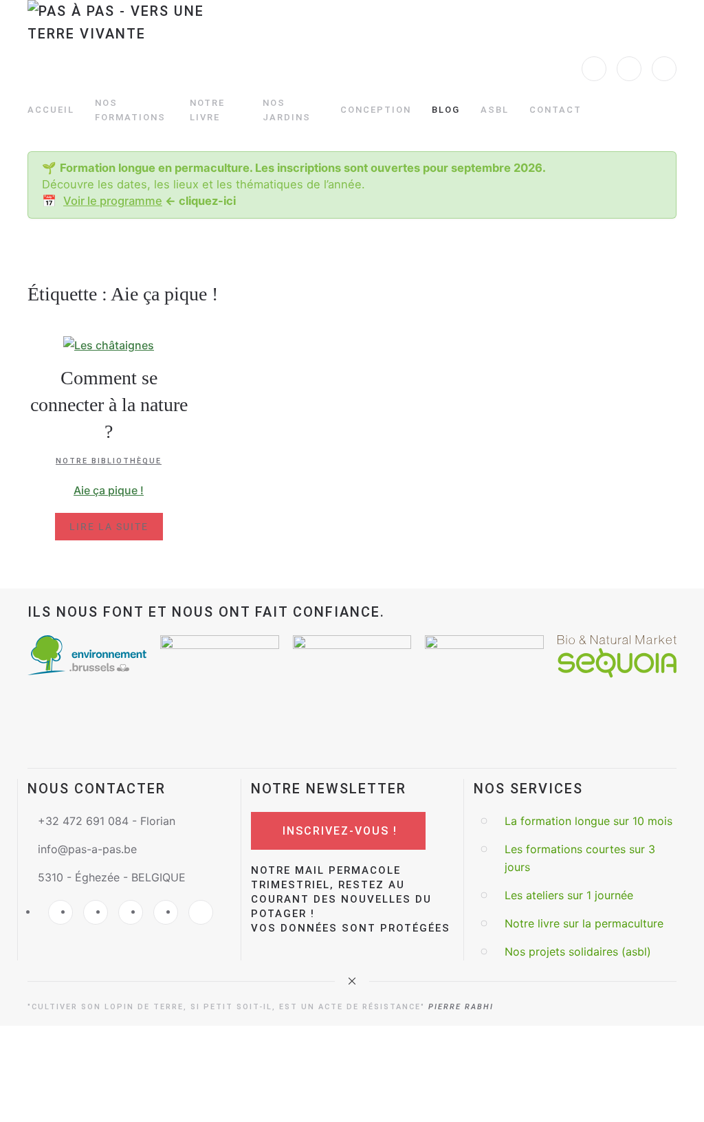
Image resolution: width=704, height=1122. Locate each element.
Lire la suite (108, 526)
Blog (446, 109)
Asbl (495, 109)
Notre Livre (207, 110)
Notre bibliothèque (109, 460)
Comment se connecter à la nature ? (109, 404)
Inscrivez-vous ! (340, 830)
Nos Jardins (287, 110)
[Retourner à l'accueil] (127, 31)
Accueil (51, 109)
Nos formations (130, 110)
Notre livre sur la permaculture (584, 923)
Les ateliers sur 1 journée (569, 895)
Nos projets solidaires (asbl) (578, 951)
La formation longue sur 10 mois (588, 821)
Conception (375, 109)
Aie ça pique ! (109, 490)
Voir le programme (112, 201)
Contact (555, 109)
